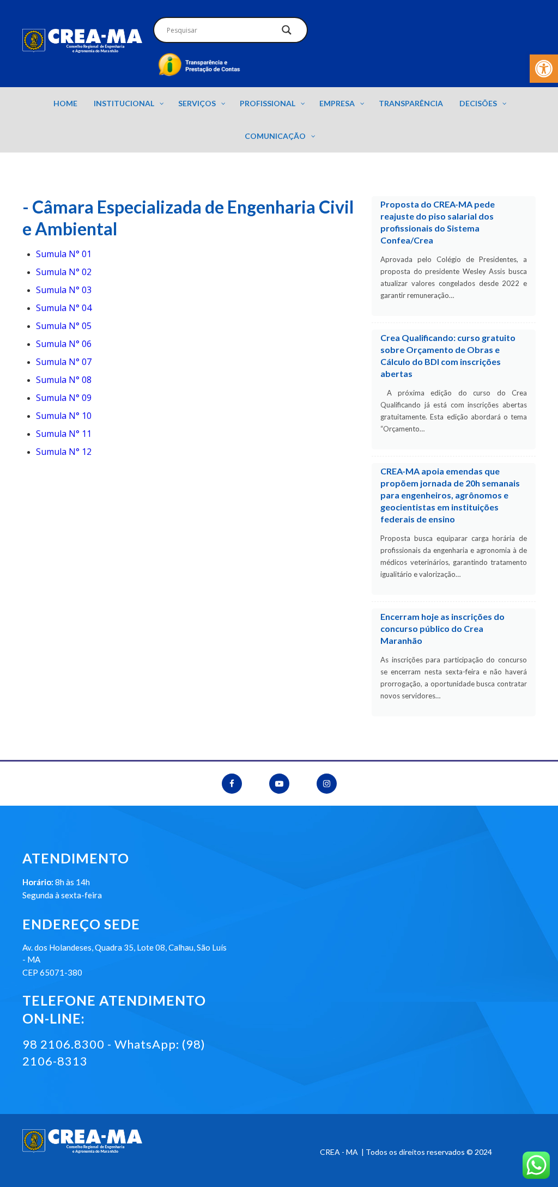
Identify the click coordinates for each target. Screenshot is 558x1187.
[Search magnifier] (286, 32)
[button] (544, 68)
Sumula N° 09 (64, 398)
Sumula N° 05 (64, 326)
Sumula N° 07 (64, 362)
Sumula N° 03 (64, 290)
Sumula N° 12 (64, 452)
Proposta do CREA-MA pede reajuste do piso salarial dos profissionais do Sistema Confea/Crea (437, 222)
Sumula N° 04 (64, 308)
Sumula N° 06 (64, 344)
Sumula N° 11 (64, 434)
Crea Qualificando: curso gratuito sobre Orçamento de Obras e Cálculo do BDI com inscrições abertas (447, 355)
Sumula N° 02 (64, 272)
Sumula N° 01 (64, 254)
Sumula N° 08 (64, 380)
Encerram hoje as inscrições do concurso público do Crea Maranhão (442, 628)
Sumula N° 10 (64, 416)
